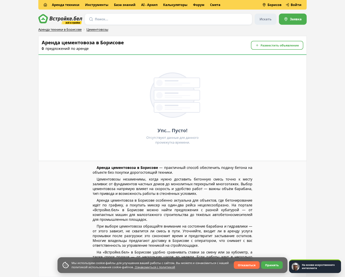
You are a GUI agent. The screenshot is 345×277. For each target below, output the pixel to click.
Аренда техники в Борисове (60, 29)
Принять (272, 265)
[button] (277, 45)
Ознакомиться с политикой (154, 267)
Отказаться (247, 265)
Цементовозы (97, 29)
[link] (293, 19)
